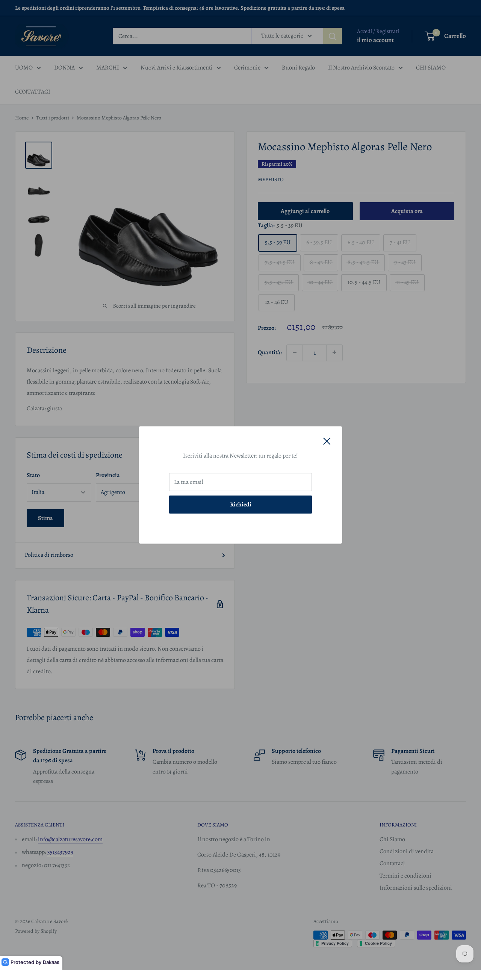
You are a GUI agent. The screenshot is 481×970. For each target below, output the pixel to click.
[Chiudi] (327, 441)
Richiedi (240, 504)
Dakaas (51, 962)
